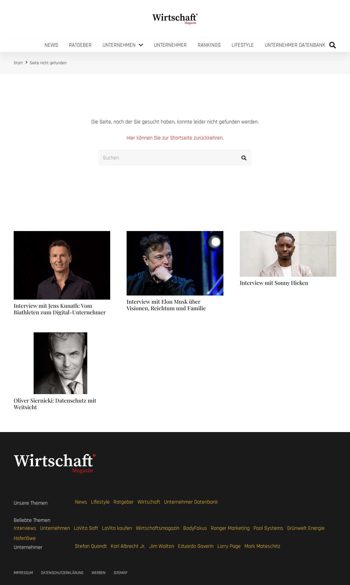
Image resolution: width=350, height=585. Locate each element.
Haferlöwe (25, 538)
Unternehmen (55, 528)
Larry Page (229, 546)
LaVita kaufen (117, 528)
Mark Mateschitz (262, 546)
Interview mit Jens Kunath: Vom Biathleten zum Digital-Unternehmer (60, 309)
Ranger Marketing (230, 528)
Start (18, 63)
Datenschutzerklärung (62, 572)
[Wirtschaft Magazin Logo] (175, 19)
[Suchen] (244, 158)
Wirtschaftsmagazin (157, 528)
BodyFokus (195, 528)
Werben (99, 572)
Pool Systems (268, 528)
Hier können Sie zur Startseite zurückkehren (175, 137)
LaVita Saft (86, 528)
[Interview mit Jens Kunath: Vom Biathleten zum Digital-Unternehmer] (62, 234)
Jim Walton (161, 546)
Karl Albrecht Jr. (128, 546)
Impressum (23, 572)
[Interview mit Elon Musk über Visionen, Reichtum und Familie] (175, 234)
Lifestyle (100, 502)
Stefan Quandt (91, 546)
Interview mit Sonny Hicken (274, 282)
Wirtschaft (149, 502)
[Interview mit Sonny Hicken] (288, 234)
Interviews (25, 528)
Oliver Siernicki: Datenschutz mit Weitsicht (55, 403)
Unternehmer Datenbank (191, 502)
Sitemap (120, 572)
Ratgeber (123, 502)
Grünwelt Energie (306, 528)
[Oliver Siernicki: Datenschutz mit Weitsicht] (62, 335)
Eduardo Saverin (196, 546)
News (81, 502)
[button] (332, 45)
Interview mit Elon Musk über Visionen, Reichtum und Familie (166, 305)
